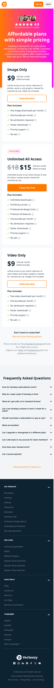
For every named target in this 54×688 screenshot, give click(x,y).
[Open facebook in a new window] (13, 674)
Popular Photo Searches (14, 576)
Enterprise (33, 350)
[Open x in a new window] (34, 674)
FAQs (6, 596)
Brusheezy (8, 503)
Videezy (7, 513)
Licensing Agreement (13, 557)
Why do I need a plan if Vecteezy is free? (20, 400)
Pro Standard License (31, 343)
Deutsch (7, 645)
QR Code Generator (12, 541)
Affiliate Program (11, 566)
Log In (48, 4)
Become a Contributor (13, 615)
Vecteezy (8, 508)
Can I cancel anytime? (12, 465)
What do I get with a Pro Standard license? (21, 407)
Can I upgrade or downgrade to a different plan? (21, 440)
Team (20, 350)
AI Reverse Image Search (15, 532)
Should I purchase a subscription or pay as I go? (23, 424)
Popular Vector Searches (15, 571)
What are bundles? (10, 431)
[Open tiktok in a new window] (30, 674)
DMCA (7, 562)
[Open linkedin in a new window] (22, 674)
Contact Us (9, 601)
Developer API (10, 527)
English (7, 631)
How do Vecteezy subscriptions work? (19, 393)
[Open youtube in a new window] (39, 674)
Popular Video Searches (14, 581)
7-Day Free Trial (27, 187)
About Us (8, 606)
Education (8, 522)
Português (8, 640)
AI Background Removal (14, 537)
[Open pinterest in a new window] (26, 674)
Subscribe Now (27, 98)
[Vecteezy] (4, 4)
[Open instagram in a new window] (18, 674)
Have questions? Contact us (26, 477)
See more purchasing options (27, 336)
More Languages (11, 654)
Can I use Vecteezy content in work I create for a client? (24, 416)
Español (7, 636)
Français (8, 650)
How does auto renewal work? (16, 457)
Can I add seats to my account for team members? (20, 449)
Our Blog (8, 611)
